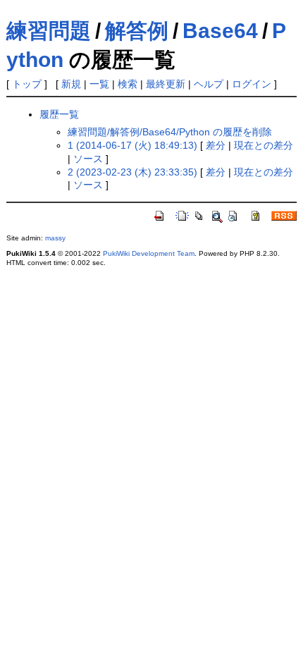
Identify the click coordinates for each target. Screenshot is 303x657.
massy (55, 238)
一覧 (99, 84)
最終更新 (165, 84)
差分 (215, 145)
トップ (27, 84)
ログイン (251, 84)
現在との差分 (263, 145)
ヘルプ (208, 84)
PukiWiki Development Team (148, 253)
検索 (127, 84)
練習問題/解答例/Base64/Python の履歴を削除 (170, 131)
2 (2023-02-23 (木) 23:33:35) (132, 172)
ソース (88, 158)
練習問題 (48, 30)
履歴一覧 (59, 114)
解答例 (136, 30)
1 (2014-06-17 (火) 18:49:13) (132, 145)
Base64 (220, 30)
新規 (71, 84)
